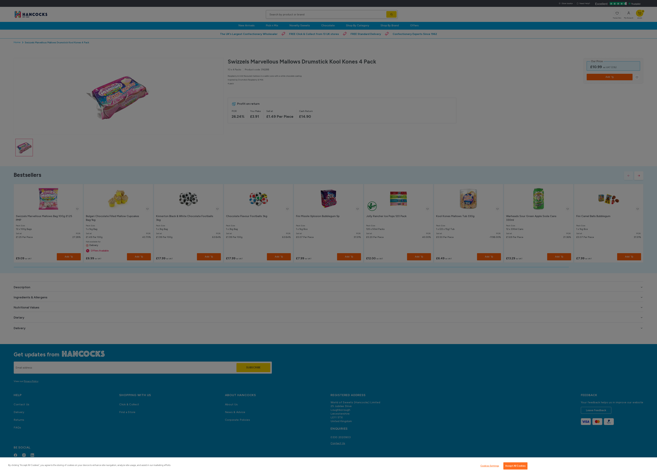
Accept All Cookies (515, 466)
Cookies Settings (489, 466)
